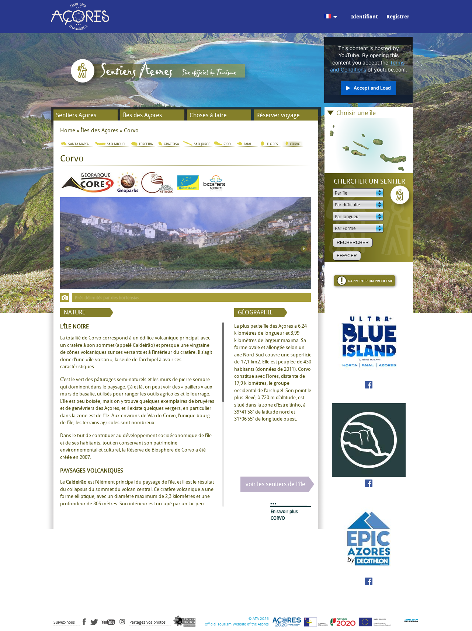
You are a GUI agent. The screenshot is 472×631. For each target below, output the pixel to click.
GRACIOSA (171, 144)
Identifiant (364, 17)
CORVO (295, 144)
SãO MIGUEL (116, 144)
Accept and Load (372, 88)
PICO (227, 144)
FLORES (272, 144)
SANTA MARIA (78, 144)
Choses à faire (208, 115)
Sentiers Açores (76, 115)
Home (67, 130)
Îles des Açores (142, 115)
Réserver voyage (278, 115)
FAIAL (247, 144)
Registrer (397, 17)
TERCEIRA (146, 144)
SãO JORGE (202, 144)
